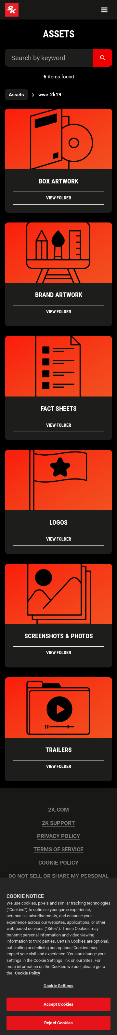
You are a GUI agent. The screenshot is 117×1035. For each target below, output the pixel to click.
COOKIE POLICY (58, 863)
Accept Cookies (59, 1004)
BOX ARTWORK (58, 181)
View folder (58, 197)
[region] (58, 956)
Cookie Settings (58, 985)
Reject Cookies (58, 1022)
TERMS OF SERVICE (58, 849)
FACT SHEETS (59, 408)
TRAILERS (59, 750)
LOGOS (58, 522)
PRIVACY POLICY (58, 836)
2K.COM (58, 810)
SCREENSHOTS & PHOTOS (58, 636)
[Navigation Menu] (104, 10)
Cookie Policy (27, 973)
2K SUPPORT (58, 823)
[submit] (102, 58)
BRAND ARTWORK (58, 295)
